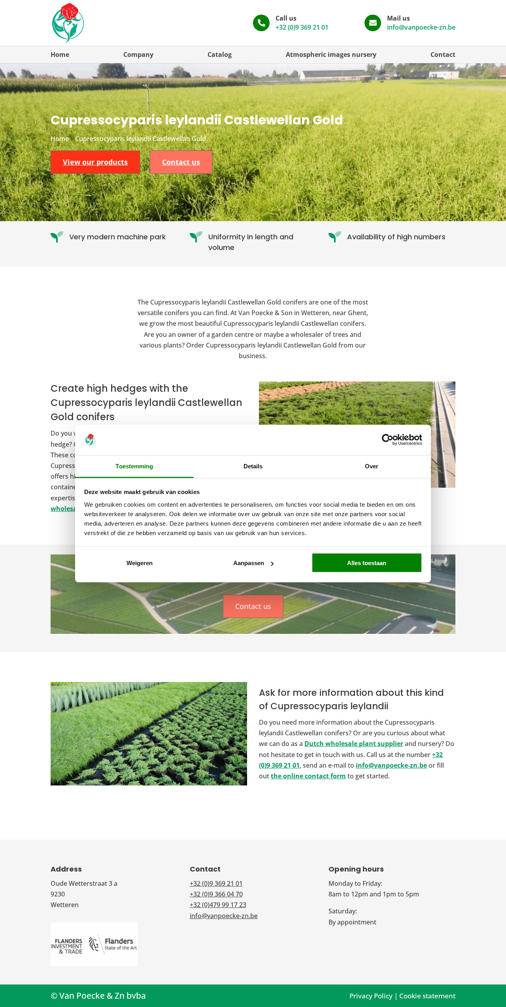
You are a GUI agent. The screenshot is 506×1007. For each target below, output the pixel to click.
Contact (442, 54)
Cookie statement (427, 995)
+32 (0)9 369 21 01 (302, 27)
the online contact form (308, 776)
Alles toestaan (366, 563)
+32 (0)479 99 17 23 (218, 904)
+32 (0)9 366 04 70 (216, 894)
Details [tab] (253, 465)
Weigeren (139, 563)
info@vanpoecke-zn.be (421, 27)
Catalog (220, 54)
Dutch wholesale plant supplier (353, 743)
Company (138, 54)
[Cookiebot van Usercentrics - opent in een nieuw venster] (387, 440)
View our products (95, 162)
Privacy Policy (371, 995)
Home (60, 54)
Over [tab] (371, 465)
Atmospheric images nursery (331, 54)
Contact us (181, 162)
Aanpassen (248, 563)
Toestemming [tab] (134, 465)
